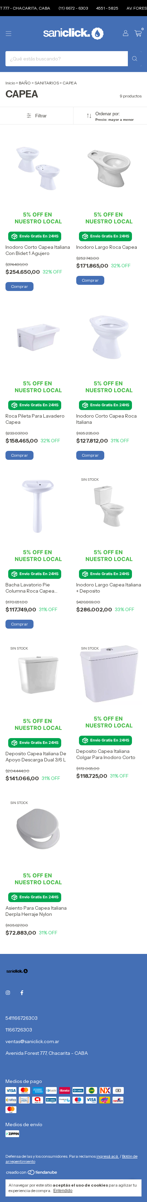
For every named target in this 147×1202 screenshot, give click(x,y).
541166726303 (21, 1018)
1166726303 (18, 1030)
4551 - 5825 (103, 8)
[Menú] (8, 34)
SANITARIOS (47, 82)
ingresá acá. (107, 1156)
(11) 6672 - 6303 (68, 8)
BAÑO (25, 82)
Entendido (62, 1190)
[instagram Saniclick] (7, 993)
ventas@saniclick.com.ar (32, 1041)
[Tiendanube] (31, 1173)
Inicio (10, 82)
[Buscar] (135, 58)
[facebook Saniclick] (21, 993)
